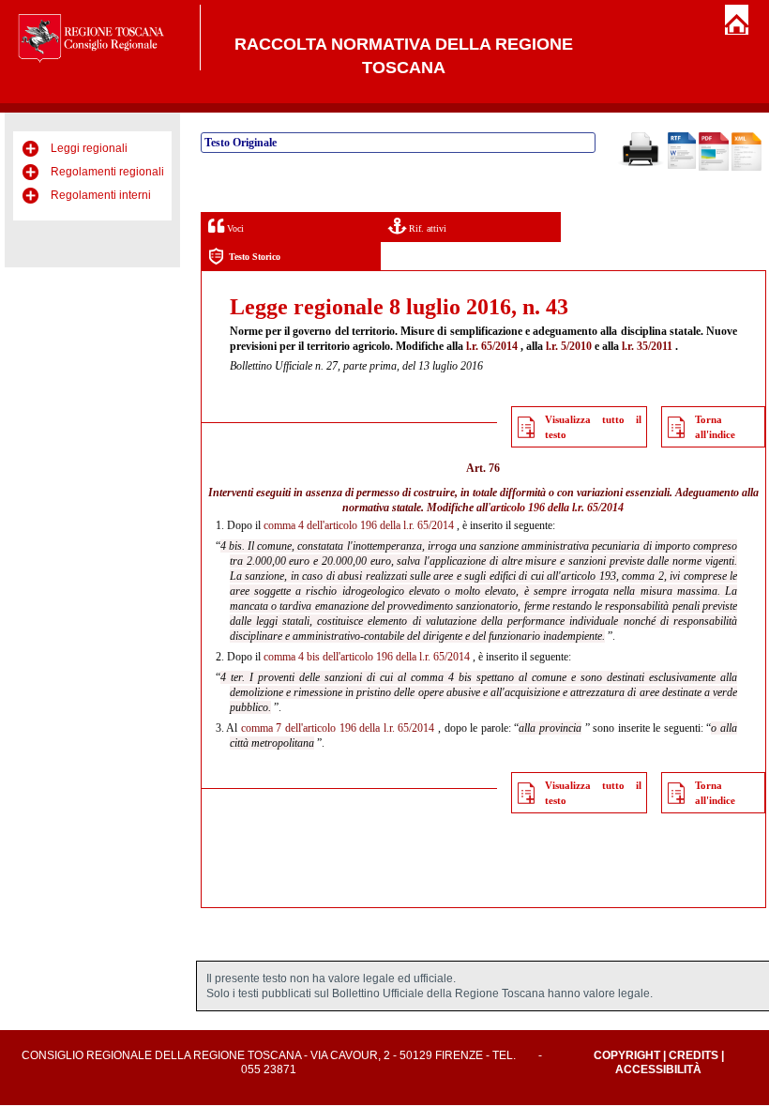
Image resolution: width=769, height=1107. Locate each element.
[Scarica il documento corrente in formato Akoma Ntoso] (746, 167)
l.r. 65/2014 (492, 346)
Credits (693, 1055)
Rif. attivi (426, 228)
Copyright (627, 1055)
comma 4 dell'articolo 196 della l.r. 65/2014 (359, 525)
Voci (234, 228)
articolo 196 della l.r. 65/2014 (557, 507)
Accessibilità (658, 1069)
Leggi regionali (89, 148)
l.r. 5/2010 (569, 346)
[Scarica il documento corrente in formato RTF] (682, 165)
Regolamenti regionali (107, 171)
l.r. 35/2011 (647, 346)
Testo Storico (254, 256)
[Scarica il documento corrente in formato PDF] (714, 167)
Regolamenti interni (101, 195)
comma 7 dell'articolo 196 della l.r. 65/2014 (338, 728)
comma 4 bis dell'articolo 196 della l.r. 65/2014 (367, 656)
